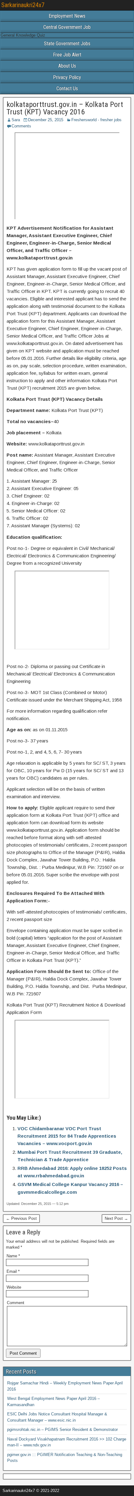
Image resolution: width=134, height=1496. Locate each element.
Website (14, 1287)
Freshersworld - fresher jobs (96, 119)
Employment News (67, 16)
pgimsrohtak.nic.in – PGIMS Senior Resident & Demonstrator (62, 1429)
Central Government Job (67, 27)
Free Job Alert (67, 55)
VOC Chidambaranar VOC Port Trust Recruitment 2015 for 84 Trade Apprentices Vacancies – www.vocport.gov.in (66, 1136)
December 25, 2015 (45, 119)
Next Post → (116, 1218)
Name (13, 1256)
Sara (16, 119)
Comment (15, 1302)
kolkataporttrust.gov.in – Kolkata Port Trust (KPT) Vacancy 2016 (65, 108)
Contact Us (67, 88)
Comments (21, 126)
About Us (67, 66)
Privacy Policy (67, 77)
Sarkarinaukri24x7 (23, 5)
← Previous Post (21, 1218)
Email (13, 1271)
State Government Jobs (67, 43)
